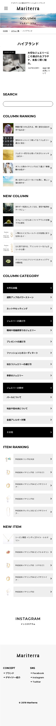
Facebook (38, 673)
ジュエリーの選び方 (16, 320)
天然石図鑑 (12, 287)
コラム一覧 (15, 31)
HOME (5, 31)
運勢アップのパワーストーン (20, 297)
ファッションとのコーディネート (22, 352)
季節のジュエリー (15, 375)
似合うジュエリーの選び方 (19, 364)
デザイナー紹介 (13, 677)
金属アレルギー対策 (16, 419)
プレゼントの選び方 (16, 341)
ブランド (10, 673)
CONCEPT (9, 668)
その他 (10, 432)
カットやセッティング (17, 308)
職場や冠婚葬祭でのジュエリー (21, 330)
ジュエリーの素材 (15, 387)
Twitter (37, 682)
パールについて (14, 397)
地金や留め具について (17, 408)
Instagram (38, 677)
